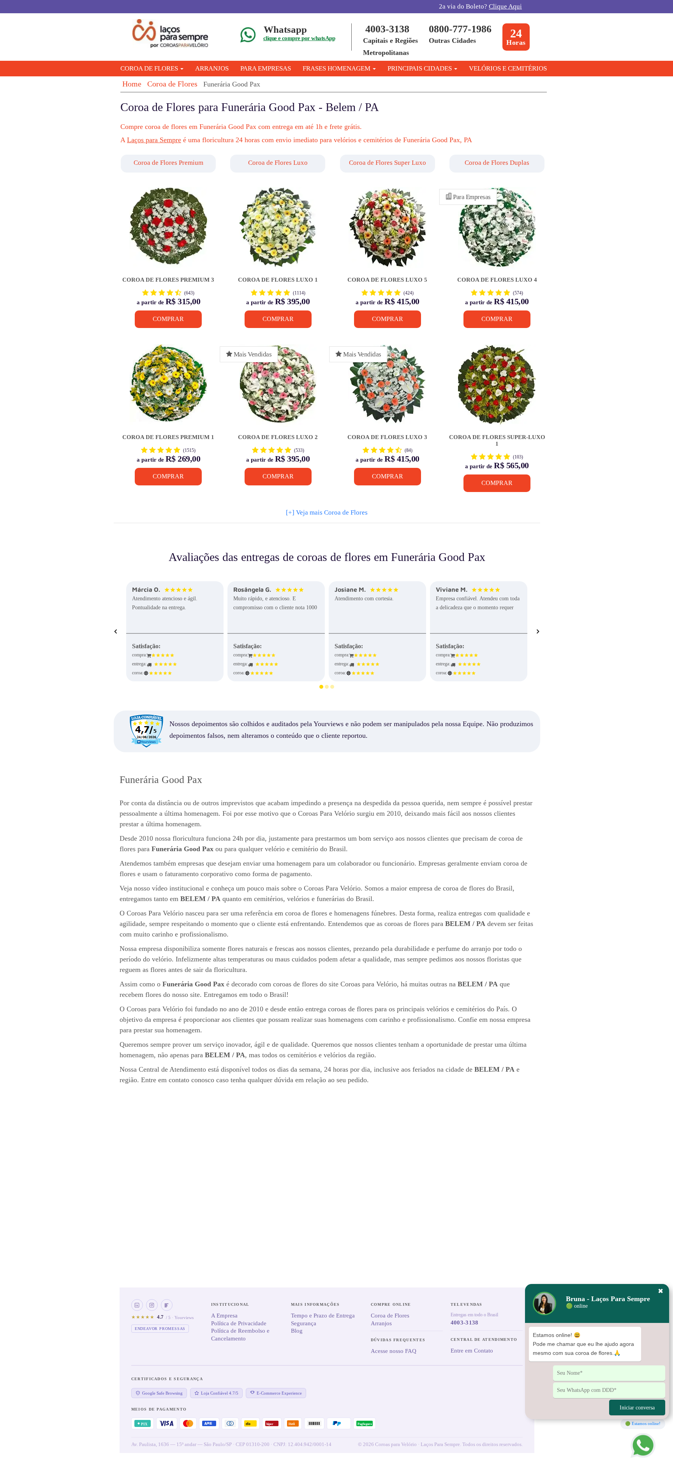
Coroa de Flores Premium (168, 162)
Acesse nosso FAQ (393, 1351)
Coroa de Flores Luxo (278, 162)
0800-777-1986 (460, 29)
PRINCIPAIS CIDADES (420, 68)
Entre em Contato (472, 1350)
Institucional (230, 1304)
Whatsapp (285, 29)
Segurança (303, 1323)
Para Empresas (265, 68)
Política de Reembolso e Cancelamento (240, 1335)
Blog (297, 1331)
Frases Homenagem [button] (337, 68)
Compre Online (391, 1304)
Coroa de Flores (172, 83)
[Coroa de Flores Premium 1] (168, 389)
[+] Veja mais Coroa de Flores (327, 512)
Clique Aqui (505, 6)
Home (131, 83)
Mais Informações (315, 1304)
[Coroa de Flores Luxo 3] (387, 389)
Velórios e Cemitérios (508, 68)
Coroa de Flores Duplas (497, 162)
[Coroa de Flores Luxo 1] (278, 232)
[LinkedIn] (137, 1305)
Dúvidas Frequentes (398, 1340)
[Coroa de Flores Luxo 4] (497, 232)
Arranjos (212, 68)
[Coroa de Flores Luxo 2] (278, 389)
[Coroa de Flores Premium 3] (168, 232)
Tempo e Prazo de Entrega (323, 1315)
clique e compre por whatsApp (299, 38)
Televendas (467, 1304)
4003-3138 (387, 29)
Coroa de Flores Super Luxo (387, 162)
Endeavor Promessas (160, 1328)
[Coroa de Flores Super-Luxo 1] (497, 389)
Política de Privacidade (238, 1323)
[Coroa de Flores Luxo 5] (387, 232)
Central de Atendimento (484, 1339)
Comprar (168, 319)
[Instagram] (152, 1305)
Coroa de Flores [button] (150, 68)
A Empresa (224, 1315)
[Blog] (167, 1305)
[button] (169, 163)
